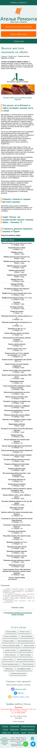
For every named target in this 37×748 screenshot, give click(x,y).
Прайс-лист (12, 56)
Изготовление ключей (18, 673)
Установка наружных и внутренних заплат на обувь (18, 613)
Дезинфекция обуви (24, 669)
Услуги (5, 729)
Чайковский (14, 745)
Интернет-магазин (27, 729)
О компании (14, 726)
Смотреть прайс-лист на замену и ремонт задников (17, 98)
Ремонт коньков (25, 655)
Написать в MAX (20, 689)
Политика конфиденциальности (5, 738)
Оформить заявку (17, 607)
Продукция (14, 729)
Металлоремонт (10, 655)
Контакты (31, 733)
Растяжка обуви (8, 641)
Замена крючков (26, 636)
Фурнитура (9, 669)
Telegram (20, 693)
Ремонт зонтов (8, 659)
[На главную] (18, 20)
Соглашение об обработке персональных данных (5, 742)
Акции (23, 733)
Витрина (16, 733)
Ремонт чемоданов (10, 636)
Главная (4, 56)
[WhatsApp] (26, 744)
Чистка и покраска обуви (11, 645)
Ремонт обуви (11, 631)
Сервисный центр (28, 726)
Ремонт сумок (25, 631)
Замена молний (10, 650)
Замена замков (29, 645)
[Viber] (33, 744)
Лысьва (20, 745)
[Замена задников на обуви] (18, 94)
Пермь (12, 744)
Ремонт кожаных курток (10, 664)
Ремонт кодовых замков (25, 659)
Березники (17, 744)
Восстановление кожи (25, 641)
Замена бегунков (25, 650)
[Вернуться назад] (2, 48)
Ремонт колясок (28, 664)
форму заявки (14, 206)
